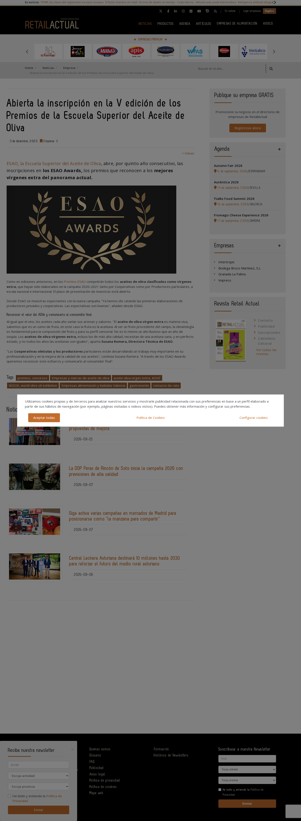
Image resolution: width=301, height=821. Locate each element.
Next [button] (274, 51)
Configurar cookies (254, 417)
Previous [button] (27, 51)
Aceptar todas (44, 417)
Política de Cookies (150, 417)
